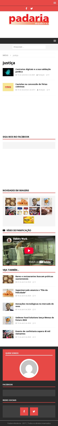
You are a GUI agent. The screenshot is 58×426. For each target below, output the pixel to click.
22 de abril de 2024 (24, 282)
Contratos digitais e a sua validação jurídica (33, 70)
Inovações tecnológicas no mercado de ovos (35, 305)
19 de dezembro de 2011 (26, 90)
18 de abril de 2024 (24, 296)
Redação (41, 75)
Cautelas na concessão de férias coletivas (31, 85)
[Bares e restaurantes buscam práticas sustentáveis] (10, 202)
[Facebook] (26, 8)
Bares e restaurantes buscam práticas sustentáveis (34, 277)
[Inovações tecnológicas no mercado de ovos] (34, 202)
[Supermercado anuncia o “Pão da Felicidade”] (22, 202)
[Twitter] (31, 8)
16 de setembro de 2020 (26, 75)
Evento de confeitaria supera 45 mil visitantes (33, 332)
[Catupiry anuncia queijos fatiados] (22, 211)
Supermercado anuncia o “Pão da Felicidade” (32, 291)
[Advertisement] (30, 31)
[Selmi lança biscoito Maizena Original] (28, 220)
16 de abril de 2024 (24, 309)
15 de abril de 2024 (24, 337)
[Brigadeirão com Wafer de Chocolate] (46, 211)
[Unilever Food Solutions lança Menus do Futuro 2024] (46, 202)
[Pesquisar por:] (29, 47)
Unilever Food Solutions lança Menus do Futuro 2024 (35, 318)
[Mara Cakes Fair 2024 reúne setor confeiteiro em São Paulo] (34, 211)
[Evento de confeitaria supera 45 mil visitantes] (10, 211)
